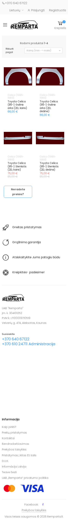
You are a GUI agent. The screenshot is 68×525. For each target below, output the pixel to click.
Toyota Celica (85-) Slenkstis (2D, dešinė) (49, 166)
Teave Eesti (9, 472)
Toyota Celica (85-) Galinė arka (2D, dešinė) (49, 106)
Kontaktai (8, 438)
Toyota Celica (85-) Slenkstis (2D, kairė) (17, 166)
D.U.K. (5, 461)
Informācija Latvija (14, 466)
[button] (60, 25)
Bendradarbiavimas (15, 444)
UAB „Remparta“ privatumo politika (25, 478)
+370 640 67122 (16, 3)
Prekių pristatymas (14, 432)
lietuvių (14, 10)
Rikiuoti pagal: (10, 50)
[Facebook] (43, 504)
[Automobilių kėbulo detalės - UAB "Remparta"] (24, 24)
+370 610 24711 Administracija (28, 344)
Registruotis (57, 10)
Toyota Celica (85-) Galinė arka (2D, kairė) (17, 105)
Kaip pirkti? (9, 427)
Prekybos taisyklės (14, 449)
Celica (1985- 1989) (16, 96)
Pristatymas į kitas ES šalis (19, 455)
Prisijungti (37, 10)
